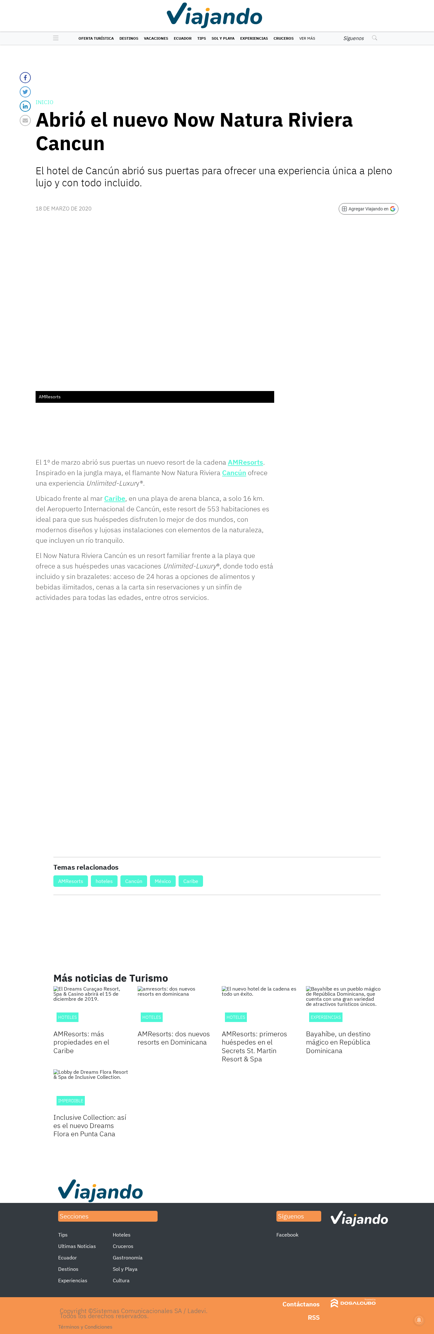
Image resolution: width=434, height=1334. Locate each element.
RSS (314, 1317)
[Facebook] (25, 77)
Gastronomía (128, 1257)
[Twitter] (25, 91)
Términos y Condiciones (85, 1327)
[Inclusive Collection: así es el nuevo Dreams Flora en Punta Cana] (90, 1090)
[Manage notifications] (419, 1320)
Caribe (114, 498)
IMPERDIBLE (70, 1101)
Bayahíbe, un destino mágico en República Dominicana (338, 1042)
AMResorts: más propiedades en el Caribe (81, 1042)
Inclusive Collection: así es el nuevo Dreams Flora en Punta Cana (89, 1125)
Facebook (287, 1234)
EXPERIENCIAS (326, 1017)
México (163, 881)
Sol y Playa (223, 38)
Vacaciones (156, 38)
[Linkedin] (25, 106)
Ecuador (183, 38)
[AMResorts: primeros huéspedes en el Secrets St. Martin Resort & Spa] (259, 1007)
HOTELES (67, 1017)
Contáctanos (301, 1304)
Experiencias (254, 38)
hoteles (104, 881)
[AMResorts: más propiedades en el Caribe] (90, 1007)
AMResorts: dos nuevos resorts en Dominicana (174, 1037)
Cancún (234, 472)
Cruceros (284, 38)
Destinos (128, 38)
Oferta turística (96, 38)
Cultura (121, 1280)
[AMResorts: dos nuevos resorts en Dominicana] (175, 1007)
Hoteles (236, 1017)
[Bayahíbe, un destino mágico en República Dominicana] (343, 1007)
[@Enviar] (25, 120)
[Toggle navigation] (54, 38)
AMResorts (245, 462)
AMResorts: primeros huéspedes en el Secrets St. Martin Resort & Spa (254, 1046)
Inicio (44, 102)
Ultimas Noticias (77, 1246)
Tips (201, 38)
